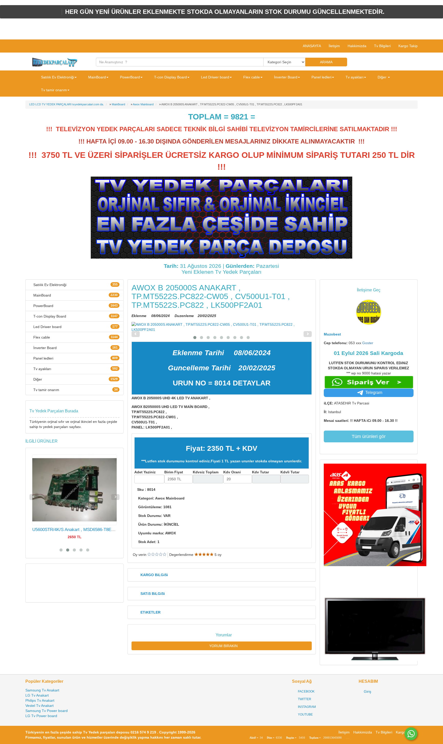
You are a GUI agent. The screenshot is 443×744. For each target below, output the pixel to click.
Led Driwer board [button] (214, 77)
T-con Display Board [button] (170, 77)
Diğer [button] (382, 77)
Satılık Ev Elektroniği (75, 285)
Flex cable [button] (251, 77)
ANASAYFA (311, 46)
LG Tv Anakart (37, 695)
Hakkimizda (357, 46)
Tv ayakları (75, 369)
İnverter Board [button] (285, 77)
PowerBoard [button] (129, 77)
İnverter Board (75, 348)
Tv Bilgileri (382, 46)
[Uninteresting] (151, 554)
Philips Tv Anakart (39, 700)
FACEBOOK (306, 691)
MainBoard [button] (96, 77)
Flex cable (75, 337)
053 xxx (361, 343)
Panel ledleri (75, 358)
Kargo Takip (408, 46)
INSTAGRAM (306, 707)
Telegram (373, 392)
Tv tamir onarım (75, 390)
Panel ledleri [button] (320, 77)
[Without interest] (149, 554)
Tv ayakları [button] (354, 77)
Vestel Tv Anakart (39, 706)
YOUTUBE (305, 714)
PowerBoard (75, 306)
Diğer (75, 379)
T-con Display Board (75, 316)
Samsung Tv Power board (46, 711)
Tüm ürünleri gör (369, 436)
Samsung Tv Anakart (42, 690)
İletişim (334, 46)
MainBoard (75, 295)
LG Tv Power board (41, 716)
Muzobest (332, 334)
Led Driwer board (75, 327)
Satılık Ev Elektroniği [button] (57, 77)
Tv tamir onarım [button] (53, 90)
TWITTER (304, 699)
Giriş (367, 691)
